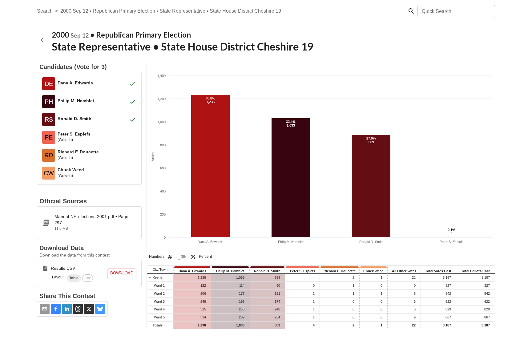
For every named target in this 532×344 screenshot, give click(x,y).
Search (45, 11)
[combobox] (455, 11)
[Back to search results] (43, 40)
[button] (74, 278)
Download (121, 273)
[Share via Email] (45, 309)
